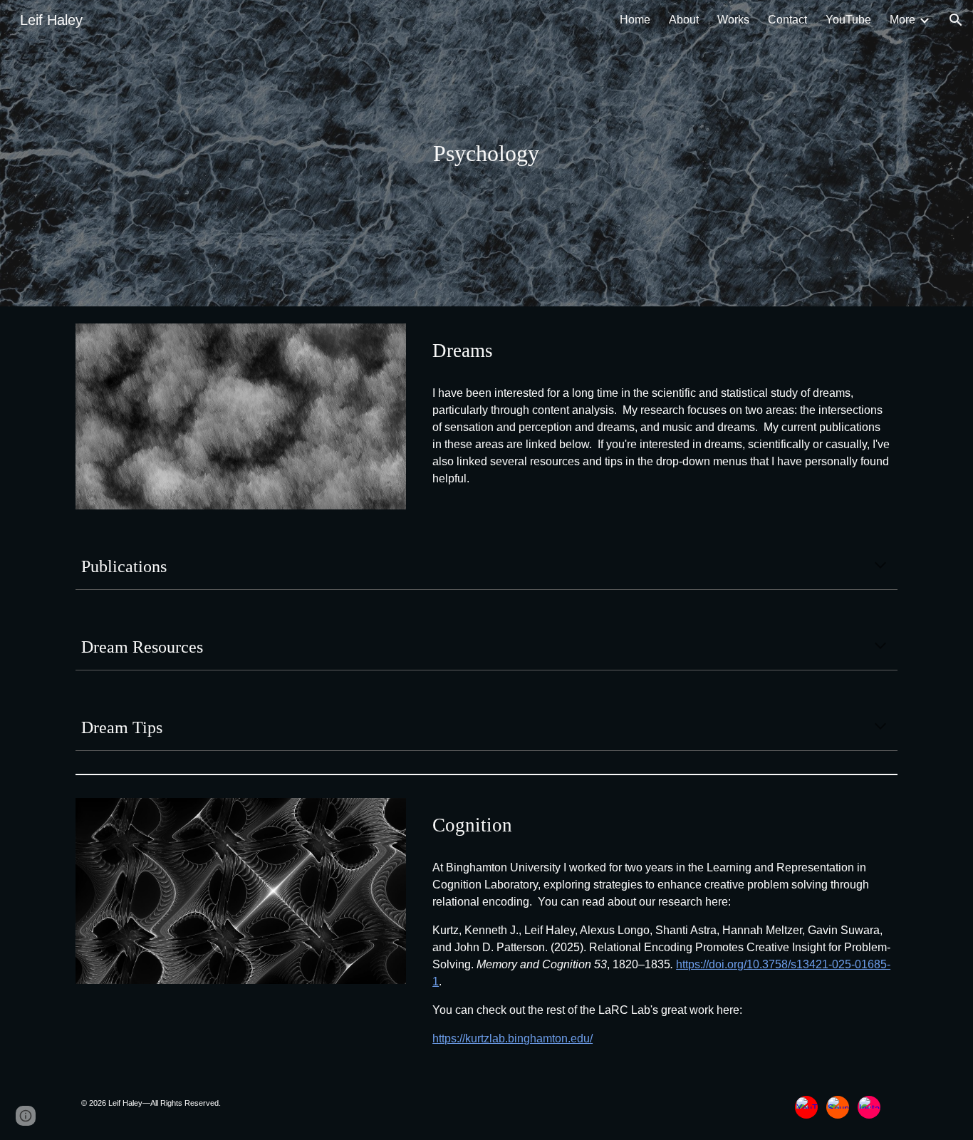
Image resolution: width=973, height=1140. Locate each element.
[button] (956, 20)
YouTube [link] (848, 20)
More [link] (902, 20)
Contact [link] (787, 20)
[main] (486, 153)
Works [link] (733, 20)
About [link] (684, 20)
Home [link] (635, 20)
